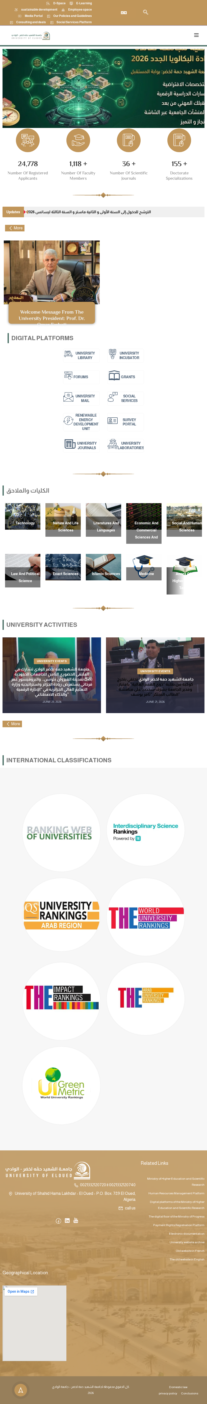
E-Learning (84, 3)
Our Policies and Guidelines (72, 16)
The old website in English (187, 1259)
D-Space (59, 3)
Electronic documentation (186, 1233)
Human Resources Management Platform (176, 1193)
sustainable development (39, 9)
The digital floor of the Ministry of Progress (176, 1216)
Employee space (80, 9)
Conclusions (189, 1393)
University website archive (187, 1242)
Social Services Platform (74, 22)
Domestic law (178, 1387)
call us (130, 1208)
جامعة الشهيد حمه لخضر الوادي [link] (166, 679)
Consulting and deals (31, 22)
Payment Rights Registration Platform (178, 1225)
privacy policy (168, 1393)
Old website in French (190, 1251)
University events (52, 661)
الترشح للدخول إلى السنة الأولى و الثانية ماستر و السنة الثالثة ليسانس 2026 (89, 212)
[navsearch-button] (146, 13)
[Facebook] (58, 1221)
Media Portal (34, 16)
